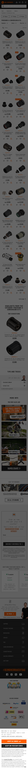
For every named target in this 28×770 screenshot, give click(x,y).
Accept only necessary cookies (14, 746)
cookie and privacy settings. (11, 736)
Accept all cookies (12, 741)
